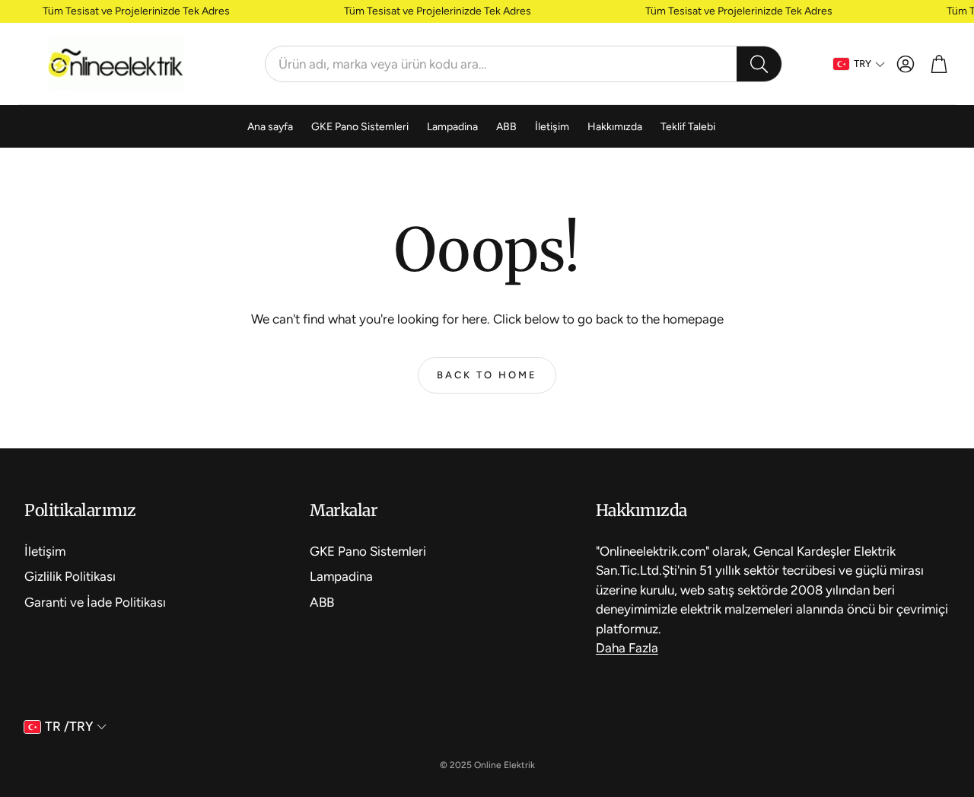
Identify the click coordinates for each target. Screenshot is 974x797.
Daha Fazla (627, 647)
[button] (523, 63)
